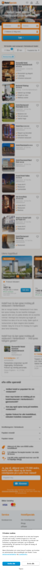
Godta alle (11, 564)
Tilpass (21, 569)
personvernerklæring (9, 554)
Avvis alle (30, 564)
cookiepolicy (23, 554)
